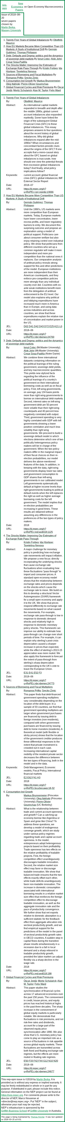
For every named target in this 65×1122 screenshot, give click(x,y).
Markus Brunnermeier (48, 81)
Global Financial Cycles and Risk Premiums (29, 87)
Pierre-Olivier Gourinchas (34, 84)
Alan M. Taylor (40, 90)
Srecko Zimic (31, 78)
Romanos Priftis (14, 78)
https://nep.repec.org (12, 1095)
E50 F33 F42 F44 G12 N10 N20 (41, 1061)
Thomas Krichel (37, 1117)
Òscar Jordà (30, 981)
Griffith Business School (14, 1111)
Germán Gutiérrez (33, 202)
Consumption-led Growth (19, 81)
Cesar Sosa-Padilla (16, 62)
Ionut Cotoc (44, 59)
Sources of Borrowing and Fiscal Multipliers (29, 74)
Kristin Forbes (50, 68)
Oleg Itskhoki (13, 84)
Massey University (11, 30)
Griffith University (39, 1111)
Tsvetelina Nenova (26, 71)
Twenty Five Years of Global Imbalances (27, 40)
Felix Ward (55, 90)
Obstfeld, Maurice (33, 101)
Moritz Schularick (22, 90)
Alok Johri (56, 59)
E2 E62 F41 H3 (32, 777)
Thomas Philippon (27, 52)
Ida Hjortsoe (46, 542)
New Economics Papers (17, 6)
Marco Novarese (27, 1098)
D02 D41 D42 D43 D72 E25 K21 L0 (43, 326)
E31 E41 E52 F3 (33, 672)
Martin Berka (8, 27)
